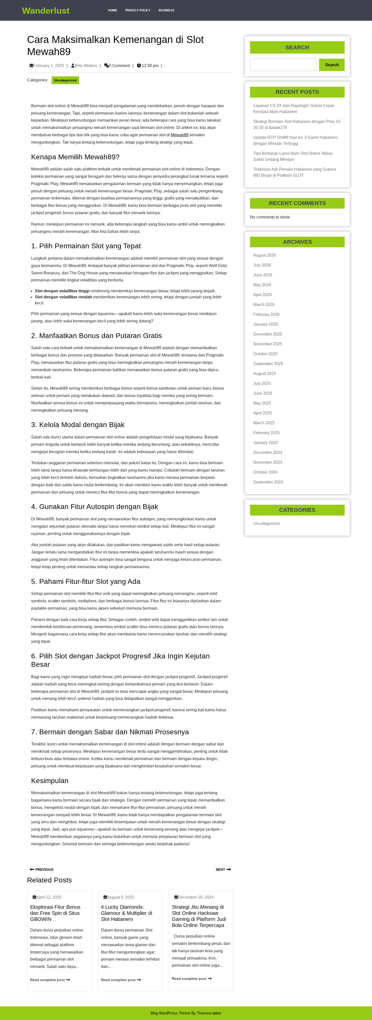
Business (166, 10)
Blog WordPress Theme (170, 1013)
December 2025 (267, 334)
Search (297, 47)
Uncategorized (65, 80)
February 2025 (266, 433)
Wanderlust (46, 10)
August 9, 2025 (120, 897)
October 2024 (265, 472)
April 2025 (262, 413)
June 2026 (262, 275)
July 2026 (262, 265)
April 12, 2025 (48, 897)
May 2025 (262, 403)
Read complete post (47, 979)
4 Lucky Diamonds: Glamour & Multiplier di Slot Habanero (126, 913)
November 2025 (267, 344)
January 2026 (265, 324)
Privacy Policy (138, 10)
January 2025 (265, 442)
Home (112, 10)
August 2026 (264, 255)
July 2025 (262, 383)
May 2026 (262, 285)
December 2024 (267, 452)
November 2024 (267, 462)
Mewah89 (180, 135)
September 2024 (268, 482)
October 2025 (265, 354)
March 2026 (264, 304)
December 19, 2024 (196, 897)
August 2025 (264, 373)
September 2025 (268, 364)
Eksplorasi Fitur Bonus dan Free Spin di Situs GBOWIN (55, 913)
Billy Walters (86, 65)
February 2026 (266, 314)
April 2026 (262, 295)
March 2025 (264, 423)
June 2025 (262, 393)
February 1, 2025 (48, 65)
